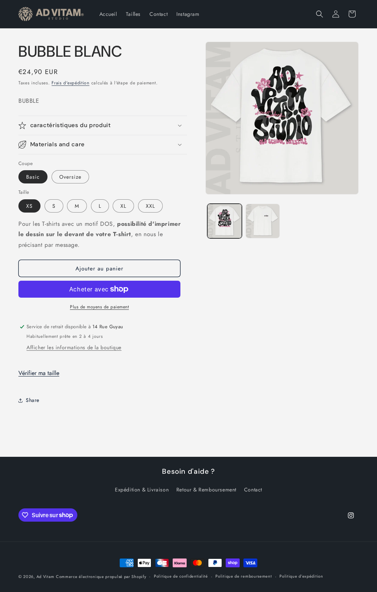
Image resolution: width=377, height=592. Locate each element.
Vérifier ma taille (38, 373)
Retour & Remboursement (206, 489)
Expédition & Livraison (142, 489)
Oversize (70, 177)
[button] (319, 14)
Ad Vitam (45, 576)
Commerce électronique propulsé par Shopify (101, 576)
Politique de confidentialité (181, 576)
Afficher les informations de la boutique (74, 347)
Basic (33, 177)
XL (123, 206)
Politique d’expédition (301, 576)
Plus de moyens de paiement (99, 307)
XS (29, 206)
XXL (150, 206)
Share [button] (32, 400)
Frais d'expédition (70, 83)
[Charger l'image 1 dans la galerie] (224, 221)
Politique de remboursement (243, 576)
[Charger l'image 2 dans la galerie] (263, 221)
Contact (253, 489)
